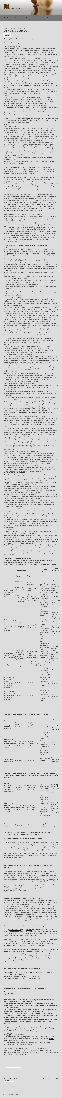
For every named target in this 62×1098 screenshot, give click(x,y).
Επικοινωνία (51, 17)
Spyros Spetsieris (21, 28)
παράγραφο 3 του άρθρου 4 (45, 992)
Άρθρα (42, 17)
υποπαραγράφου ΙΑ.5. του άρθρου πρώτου (17, 1050)
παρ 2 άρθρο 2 (51, 865)
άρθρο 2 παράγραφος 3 (17, 972)
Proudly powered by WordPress (11, 1094)
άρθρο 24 (51, 1039)
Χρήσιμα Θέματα (31, 17)
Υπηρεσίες (18, 17)
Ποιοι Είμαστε (8, 17)
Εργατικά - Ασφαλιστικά (13, 1067)
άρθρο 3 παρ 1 (31, 898)
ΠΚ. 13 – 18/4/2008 (14, 776)
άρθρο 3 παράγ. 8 (15, 930)
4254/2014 (19, 992)
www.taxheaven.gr (13, 43)
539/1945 (7, 867)
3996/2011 (8, 1040)
